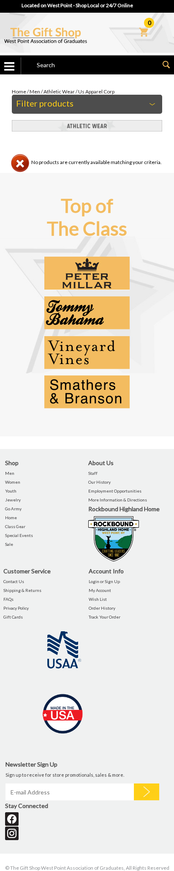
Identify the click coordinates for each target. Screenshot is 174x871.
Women (12, 482)
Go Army (13, 508)
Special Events (19, 535)
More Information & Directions (117, 499)
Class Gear (15, 526)
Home (19, 91)
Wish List (98, 599)
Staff (93, 473)
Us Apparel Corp (96, 91)
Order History (102, 608)
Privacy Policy (16, 608)
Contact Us (13, 581)
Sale (9, 544)
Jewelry (13, 499)
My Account (100, 590)
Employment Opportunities (114, 490)
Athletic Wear (59, 91)
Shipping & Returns (22, 590)
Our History (99, 482)
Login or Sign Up (104, 581)
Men (35, 91)
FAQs (8, 599)
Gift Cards (13, 616)
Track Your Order (104, 616)
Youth (10, 490)
